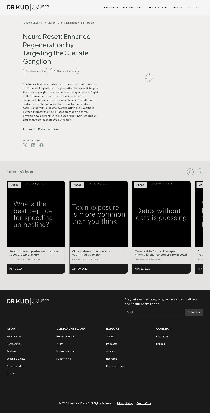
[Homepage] (28, 7)
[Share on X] (25, 145)
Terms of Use (144, 403)
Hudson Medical (65, 351)
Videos (52, 23)
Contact (11, 373)
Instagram (162, 336)
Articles (110, 351)
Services (11, 351)
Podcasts (111, 343)
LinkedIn (161, 343)
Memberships (14, 343)
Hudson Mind (63, 358)
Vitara (59, 343)
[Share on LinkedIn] (33, 145)
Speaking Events (16, 358)
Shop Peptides (15, 366)
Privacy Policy (125, 403)
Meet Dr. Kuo (14, 336)
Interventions (69, 23)
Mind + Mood (87, 23)
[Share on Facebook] (41, 145)
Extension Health (65, 336)
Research (111, 358)
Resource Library (32, 23)
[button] (190, 171)
